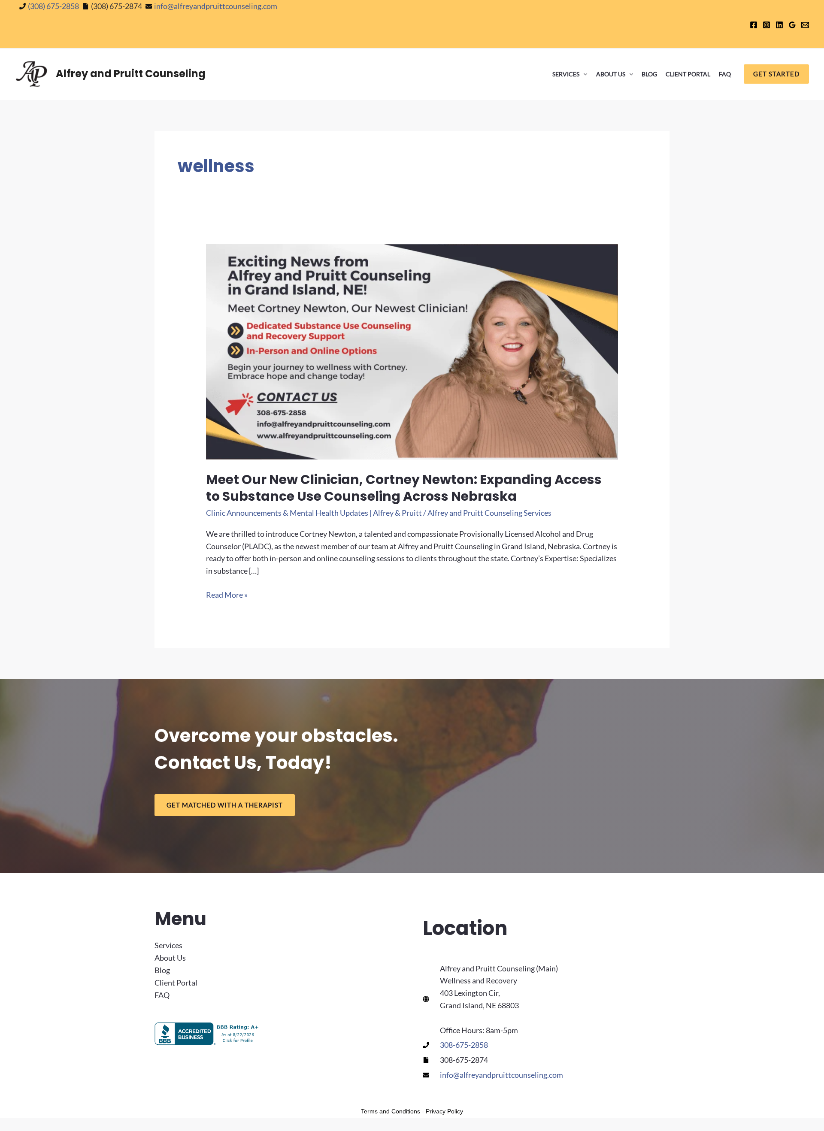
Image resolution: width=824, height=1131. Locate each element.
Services (565, 74)
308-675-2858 (464, 1044)
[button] (583, 74)
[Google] (792, 25)
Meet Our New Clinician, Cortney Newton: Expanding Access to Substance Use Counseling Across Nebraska (404, 487)
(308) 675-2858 (53, 6)
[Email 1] (805, 25)
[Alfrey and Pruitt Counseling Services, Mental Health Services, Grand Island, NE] (208, 1033)
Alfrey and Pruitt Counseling (131, 74)
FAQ (725, 74)
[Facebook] (753, 25)
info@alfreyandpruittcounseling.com (215, 6)
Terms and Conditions (390, 1111)
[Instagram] (766, 25)
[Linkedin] (779, 25)
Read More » (227, 595)
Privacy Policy (444, 1111)
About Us (610, 74)
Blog (649, 74)
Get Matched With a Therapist (225, 805)
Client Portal (688, 74)
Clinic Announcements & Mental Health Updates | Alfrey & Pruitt (314, 512)
